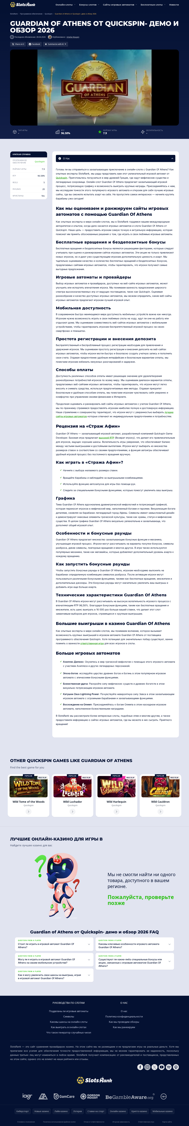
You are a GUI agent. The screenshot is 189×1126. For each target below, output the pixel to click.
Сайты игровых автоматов (118, 4)
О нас (124, 1011)
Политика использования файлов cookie (59, 1122)
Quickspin (40, 161)
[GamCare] (64, 1096)
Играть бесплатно (95, 87)
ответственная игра (92, 643)
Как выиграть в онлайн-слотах (68, 1027)
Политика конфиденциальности (124, 1016)
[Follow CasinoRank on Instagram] (147, 1067)
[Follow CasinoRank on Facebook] (140, 1067)
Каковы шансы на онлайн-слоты (68, 1021)
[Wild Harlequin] (116, 795)
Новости (174, 4)
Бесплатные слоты (152, 4)
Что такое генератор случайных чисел (68, 1032)
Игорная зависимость (121, 1122)
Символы (68, 1016)
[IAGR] (27, 1096)
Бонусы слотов (87, 4)
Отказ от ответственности (94, 1122)
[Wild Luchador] (72, 795)
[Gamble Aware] (130, 1096)
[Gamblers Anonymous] (43, 1096)
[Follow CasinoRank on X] (155, 1067)
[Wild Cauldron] (160, 795)
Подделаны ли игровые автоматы (68, 1011)
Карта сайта (167, 1122)
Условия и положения (26, 1122)
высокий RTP (106, 437)
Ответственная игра (146, 1122)
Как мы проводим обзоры (124, 1021)
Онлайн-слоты (64, 4)
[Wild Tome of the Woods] (28, 795)
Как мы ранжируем (124, 1027)
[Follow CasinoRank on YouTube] (162, 1067)
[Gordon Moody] (90, 1096)
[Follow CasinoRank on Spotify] (169, 1067)
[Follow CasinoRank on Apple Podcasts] (176, 1067)
